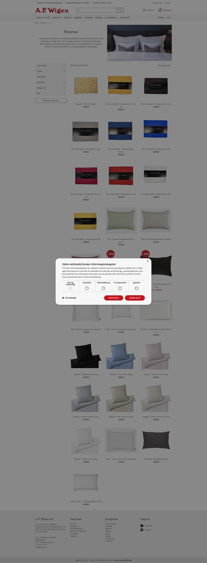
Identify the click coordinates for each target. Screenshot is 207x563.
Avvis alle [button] (114, 298)
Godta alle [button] (134, 298)
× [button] (147, 261)
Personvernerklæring (92, 277)
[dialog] (103, 281)
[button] (69, 298)
